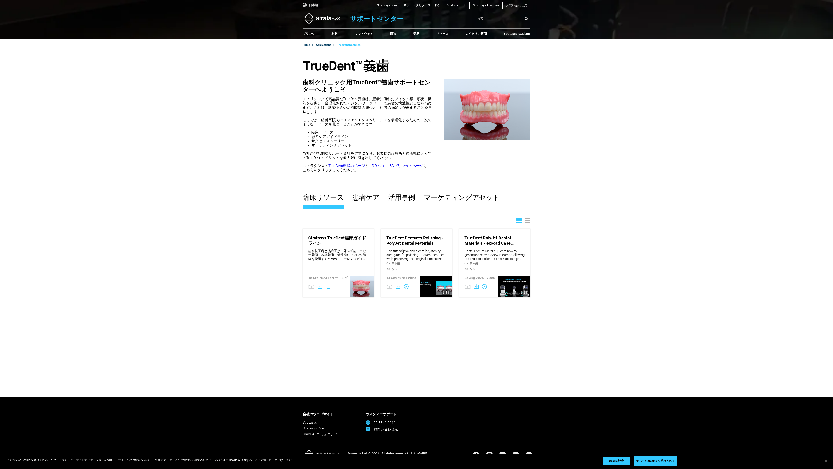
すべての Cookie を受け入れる (655, 460)
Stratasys (310, 422)
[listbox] (324, 5)
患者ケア (366, 197)
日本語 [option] (313, 5)
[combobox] (502, 18)
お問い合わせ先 (516, 5)
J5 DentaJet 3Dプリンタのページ (396, 165)
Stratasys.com (387, 5)
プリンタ (309, 33)
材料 (335, 33)
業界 (416, 33)
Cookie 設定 (616, 460)
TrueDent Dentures (349, 44)
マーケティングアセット (462, 197)
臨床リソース (323, 197)
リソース (442, 33)
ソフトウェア (364, 33)
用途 (393, 33)
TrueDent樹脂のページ (346, 165)
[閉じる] (826, 461)
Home (306, 44)
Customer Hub (456, 5)
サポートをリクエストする (421, 5)
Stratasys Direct (314, 428)
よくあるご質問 (476, 33)
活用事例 (401, 197)
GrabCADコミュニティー (322, 434)
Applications (323, 44)
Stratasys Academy (486, 5)
